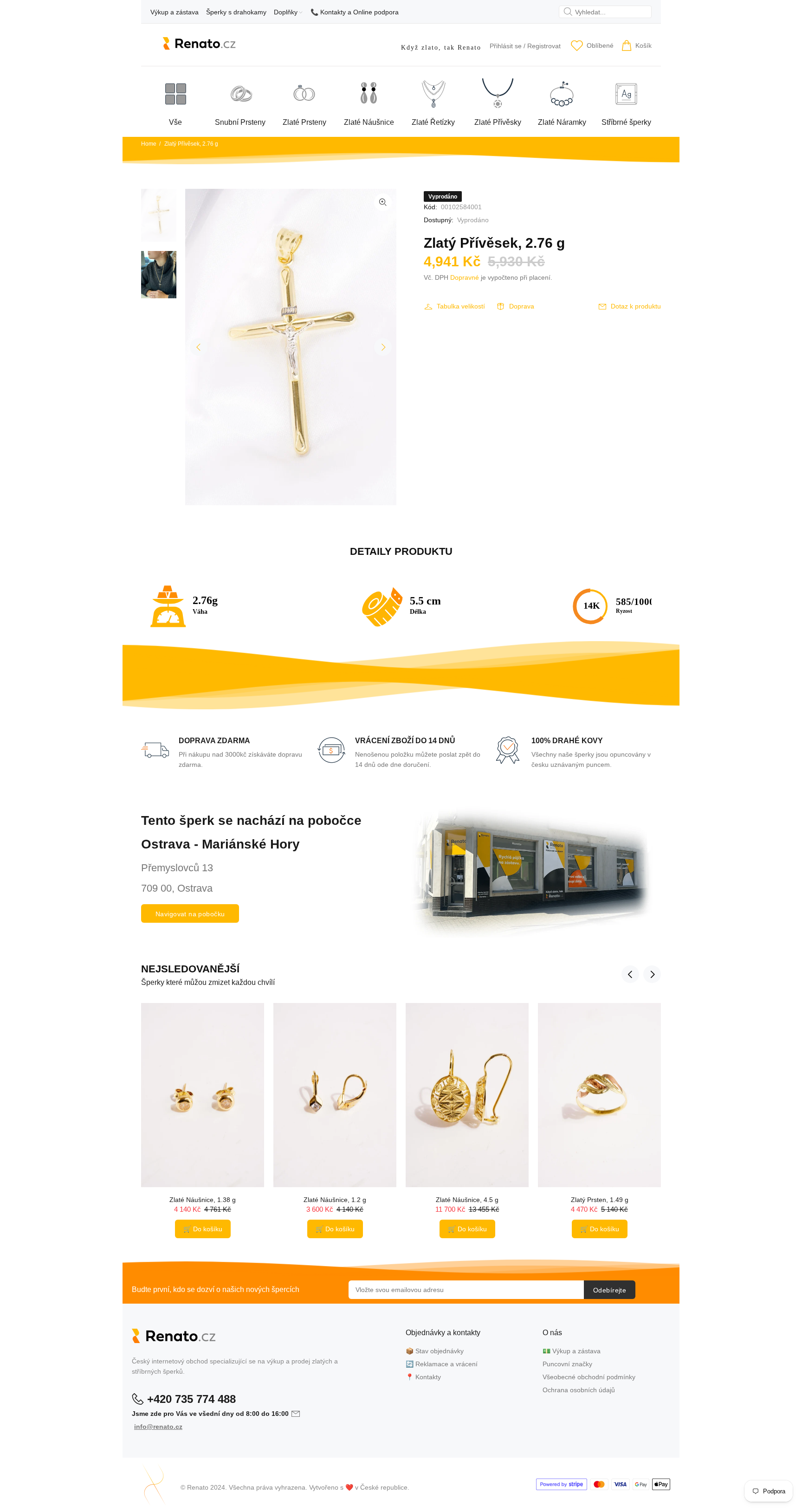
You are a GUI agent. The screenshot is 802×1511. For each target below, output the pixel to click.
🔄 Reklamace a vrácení (442, 1364)
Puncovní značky (567, 1364)
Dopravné (464, 277)
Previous (198, 347)
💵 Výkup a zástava (572, 1351)
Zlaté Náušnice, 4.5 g (467, 1199)
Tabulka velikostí (461, 306)
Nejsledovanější (190, 969)
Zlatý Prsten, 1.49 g (599, 1199)
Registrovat (544, 46)
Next (383, 347)
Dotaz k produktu (636, 306)
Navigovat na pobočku (190, 914)
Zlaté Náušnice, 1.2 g (335, 1199)
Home (148, 144)
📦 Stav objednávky (435, 1351)
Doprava (521, 306)
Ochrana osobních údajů (579, 1390)
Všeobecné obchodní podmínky (589, 1377)
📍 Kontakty (423, 1377)
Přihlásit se (506, 46)
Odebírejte (609, 1290)
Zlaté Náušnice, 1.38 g (202, 1199)
